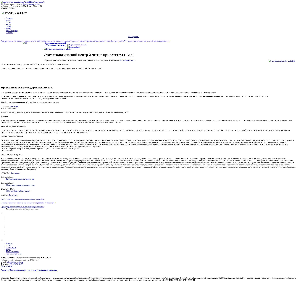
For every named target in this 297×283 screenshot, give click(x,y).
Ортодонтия (129, 41)
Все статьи (13, 195)
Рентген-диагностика (160, 41)
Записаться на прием (14, 254)
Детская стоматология (143, 41)
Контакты (9, 33)
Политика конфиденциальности (23, 270)
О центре (9, 18)
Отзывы (9, 26)
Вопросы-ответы (12, 252)
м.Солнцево (6, 6)
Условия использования (47, 270)
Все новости (16, 173)
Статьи (8, 245)
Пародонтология (117, 41)
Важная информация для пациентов (20, 179)
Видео (8, 29)
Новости (9, 243)
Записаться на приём (31, 4)
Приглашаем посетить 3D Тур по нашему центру (55, 44)
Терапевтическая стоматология (98, 41)
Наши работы (133, 37)
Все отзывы (13, 106)
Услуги (8, 22)
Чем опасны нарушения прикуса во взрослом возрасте (22, 199)
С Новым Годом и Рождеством (18, 191)
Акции (8, 24)
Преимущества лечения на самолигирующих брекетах (22, 207)
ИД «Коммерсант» (127, 60)
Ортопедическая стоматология (51, 41)
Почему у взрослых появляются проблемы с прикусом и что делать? (28, 203)
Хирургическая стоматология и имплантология (20, 41)
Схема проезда (7, 266)
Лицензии (5, 270)
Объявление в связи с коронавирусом (20, 185)
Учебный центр (12, 31)
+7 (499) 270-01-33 (16, 264)
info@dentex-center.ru (15, 262)
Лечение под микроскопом (75, 41)
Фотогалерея (11, 248)
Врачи (8, 20)
